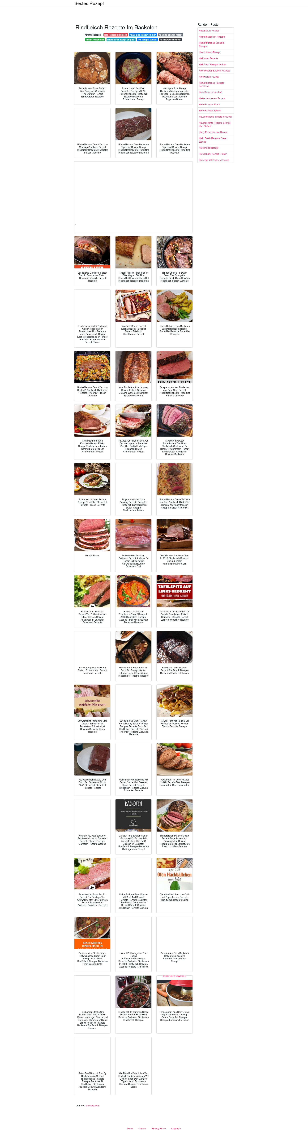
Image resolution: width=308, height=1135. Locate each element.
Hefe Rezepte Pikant (209, 104)
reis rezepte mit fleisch (115, 34)
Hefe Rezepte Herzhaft (210, 92)
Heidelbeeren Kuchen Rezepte (214, 70)
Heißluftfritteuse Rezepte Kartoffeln (211, 84)
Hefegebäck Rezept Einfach (213, 153)
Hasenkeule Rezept (209, 30)
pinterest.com (92, 1105)
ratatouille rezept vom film (143, 34)
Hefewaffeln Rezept (209, 76)
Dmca (130, 1128)
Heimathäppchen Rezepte (212, 36)
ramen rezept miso (95, 39)
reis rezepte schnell (147, 39)
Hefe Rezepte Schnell (210, 110)
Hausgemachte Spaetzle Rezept (215, 116)
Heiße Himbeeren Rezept (212, 98)
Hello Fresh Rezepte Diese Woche (212, 140)
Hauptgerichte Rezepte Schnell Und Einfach (214, 124)
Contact (142, 1128)
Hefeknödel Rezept (208, 147)
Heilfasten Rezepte (208, 58)
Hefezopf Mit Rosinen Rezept (214, 160)
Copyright (176, 1128)
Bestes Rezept (89, 3)
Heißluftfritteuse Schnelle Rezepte (211, 44)
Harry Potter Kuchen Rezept (213, 132)
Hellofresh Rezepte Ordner (212, 64)
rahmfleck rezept (93, 34)
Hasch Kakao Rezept (209, 52)
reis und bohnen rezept (170, 34)
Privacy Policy (159, 1128)
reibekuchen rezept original (121, 39)
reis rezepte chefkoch (170, 39)
